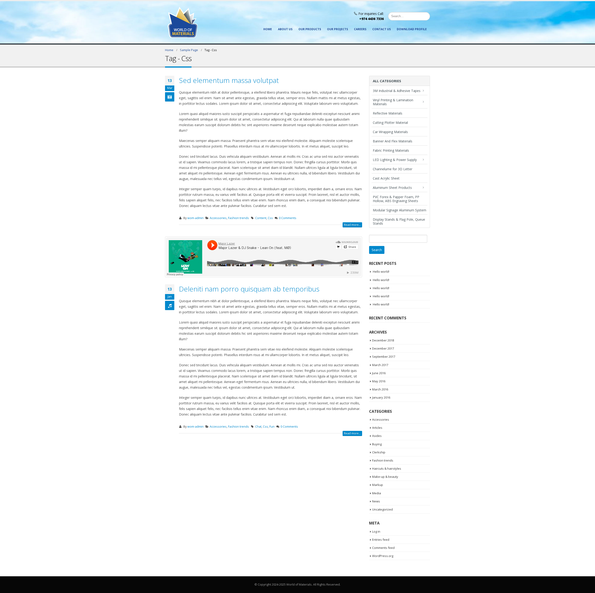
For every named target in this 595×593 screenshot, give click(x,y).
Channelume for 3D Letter (392, 169)
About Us (285, 29)
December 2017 (383, 348)
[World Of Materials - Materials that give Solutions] (182, 22)
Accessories (218, 218)
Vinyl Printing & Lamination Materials (393, 102)
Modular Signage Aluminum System (399, 210)
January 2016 (381, 397)
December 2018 (383, 340)
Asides (377, 436)
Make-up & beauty (385, 477)
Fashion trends (238, 218)
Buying (377, 444)
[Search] (425, 16)
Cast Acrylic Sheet (386, 178)
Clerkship (378, 452)
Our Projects (337, 29)
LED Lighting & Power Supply (395, 159)
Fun (271, 427)
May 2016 (378, 381)
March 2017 (380, 365)
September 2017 (383, 356)
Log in (376, 531)
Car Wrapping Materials (390, 132)
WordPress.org (382, 556)
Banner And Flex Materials (392, 141)
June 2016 (379, 373)
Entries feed (380, 539)
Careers (360, 29)
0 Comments (287, 218)
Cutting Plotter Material (390, 122)
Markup (377, 485)
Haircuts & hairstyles (386, 468)
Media (376, 493)
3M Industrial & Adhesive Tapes (396, 90)
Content (260, 218)
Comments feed (383, 548)
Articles (377, 428)
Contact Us (381, 29)
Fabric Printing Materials (391, 150)
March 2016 (380, 389)
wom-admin (195, 218)
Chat (258, 427)
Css (270, 218)
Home (267, 29)
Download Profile (412, 29)
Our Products (309, 29)
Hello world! (381, 271)
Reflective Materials (387, 113)
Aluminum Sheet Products (392, 187)
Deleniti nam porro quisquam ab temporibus (249, 289)
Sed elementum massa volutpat (229, 80)
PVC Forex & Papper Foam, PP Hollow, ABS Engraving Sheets (396, 199)
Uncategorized (382, 509)
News (376, 501)
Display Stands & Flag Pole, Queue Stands (399, 221)
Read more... (352, 225)
